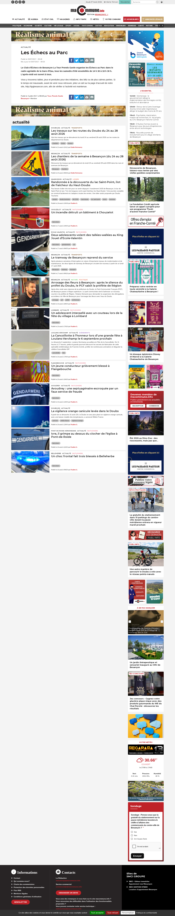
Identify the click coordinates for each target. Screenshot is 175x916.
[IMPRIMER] (92, 60)
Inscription (137, 406)
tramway (64, 269)
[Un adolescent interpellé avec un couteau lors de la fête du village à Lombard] (30, 318)
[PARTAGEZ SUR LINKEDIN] (81, 60)
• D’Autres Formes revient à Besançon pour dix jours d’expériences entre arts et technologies (145, 126)
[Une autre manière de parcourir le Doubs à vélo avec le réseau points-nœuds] (146, 554)
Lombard (55, 310)
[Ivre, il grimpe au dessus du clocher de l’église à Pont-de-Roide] (30, 439)
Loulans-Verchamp (59, 333)
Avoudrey (55, 386)
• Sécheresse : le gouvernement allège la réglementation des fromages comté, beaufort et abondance (145, 99)
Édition (90, 14)
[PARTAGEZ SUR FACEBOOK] (71, 60)
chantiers (55, 143)
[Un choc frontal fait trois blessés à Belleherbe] (30, 462)
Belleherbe (56, 453)
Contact (17, 878)
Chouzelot (56, 209)
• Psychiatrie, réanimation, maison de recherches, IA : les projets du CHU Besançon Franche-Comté (145, 117)
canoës (54, 199)
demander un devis (68, 893)
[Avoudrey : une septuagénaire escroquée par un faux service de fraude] (30, 394)
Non (135, 835)
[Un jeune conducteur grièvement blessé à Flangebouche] (30, 371)
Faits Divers (77, 209)
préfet (67, 300)
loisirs (105, 199)
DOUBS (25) (55, 128)
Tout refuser (112, 912)
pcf (62, 300)
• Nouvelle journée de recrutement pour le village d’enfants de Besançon (145, 135)
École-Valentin (58, 232)
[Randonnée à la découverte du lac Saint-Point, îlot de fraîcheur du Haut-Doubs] (30, 187)
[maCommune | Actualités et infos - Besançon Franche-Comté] (88, 10)
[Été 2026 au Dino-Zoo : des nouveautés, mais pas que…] (146, 423)
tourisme (112, 199)
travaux (70, 143)
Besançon (55, 153)
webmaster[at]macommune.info (68, 909)
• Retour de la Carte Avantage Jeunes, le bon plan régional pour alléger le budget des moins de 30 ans (146, 109)
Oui (135, 832)
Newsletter (20, 902)
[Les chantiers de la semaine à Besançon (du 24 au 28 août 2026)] (30, 162)
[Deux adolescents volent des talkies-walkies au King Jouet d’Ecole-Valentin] (30, 240)
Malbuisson (56, 179)
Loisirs (76, 179)
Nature (74, 280)
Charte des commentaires (24, 884)
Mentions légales (21, 893)
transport (73, 269)
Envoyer (137, 856)
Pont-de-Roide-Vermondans (63, 431)
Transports (76, 128)
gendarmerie (66, 244)
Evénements (84, 333)
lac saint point (95, 199)
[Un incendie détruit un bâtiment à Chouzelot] (30, 218)
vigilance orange (77, 420)
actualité (26, 47)
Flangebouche (57, 363)
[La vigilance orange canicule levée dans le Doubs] (30, 416)
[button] (157, 2)
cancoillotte (56, 353)
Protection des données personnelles (29, 887)
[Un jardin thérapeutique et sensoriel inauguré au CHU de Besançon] (146, 647)
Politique (83, 280)
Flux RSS (17, 890)
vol (74, 244)
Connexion (154, 406)
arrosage (55, 300)
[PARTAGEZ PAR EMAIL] (86, 60)
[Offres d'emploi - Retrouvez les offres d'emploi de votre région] (146, 226)
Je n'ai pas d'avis (140, 839)
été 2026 (75, 199)
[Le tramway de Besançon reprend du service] (30, 263)
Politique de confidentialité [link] (146, 913)
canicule (55, 420)
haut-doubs (84, 199)
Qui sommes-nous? (22, 881)
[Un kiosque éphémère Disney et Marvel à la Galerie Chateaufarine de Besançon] (146, 339)
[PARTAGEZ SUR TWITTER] (76, 60)
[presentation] (130, 621)
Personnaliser (128, 912)
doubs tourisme (65, 199)
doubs (63, 143)
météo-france (65, 420)
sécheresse (76, 300)
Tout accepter (97, 912)
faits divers (55, 222)
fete (63, 353)
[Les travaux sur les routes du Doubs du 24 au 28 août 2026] (30, 136)
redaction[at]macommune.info (68, 881)
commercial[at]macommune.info (69, 887)
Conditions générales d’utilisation (27, 897)
